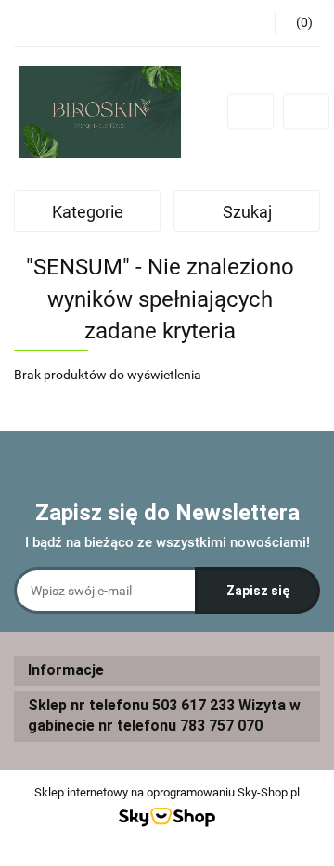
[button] (167, 671)
